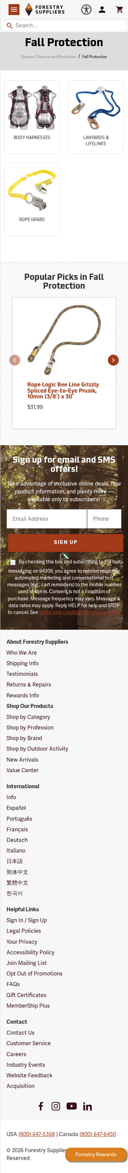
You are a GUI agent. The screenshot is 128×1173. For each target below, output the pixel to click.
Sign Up (65, 542)
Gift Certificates (26, 995)
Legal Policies (23, 931)
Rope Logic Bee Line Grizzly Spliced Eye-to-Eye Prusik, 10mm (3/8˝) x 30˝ (63, 391)
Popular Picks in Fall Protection (64, 282)
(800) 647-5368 (36, 1134)
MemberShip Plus (28, 1005)
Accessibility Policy (30, 952)
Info (11, 797)
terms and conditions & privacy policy (79, 612)
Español (16, 807)
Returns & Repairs (28, 684)
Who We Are (21, 652)
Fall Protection (64, 43)
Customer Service (28, 1043)
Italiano (15, 850)
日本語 (14, 861)
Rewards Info (22, 695)
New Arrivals (22, 759)
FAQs (13, 984)
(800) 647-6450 (98, 1134)
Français (17, 829)
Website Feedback (29, 1075)
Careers (16, 1054)
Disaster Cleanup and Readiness (48, 56)
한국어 (14, 893)
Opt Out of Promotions (34, 973)
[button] (14, 360)
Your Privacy (21, 941)
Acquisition (20, 1086)
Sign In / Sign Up (26, 920)
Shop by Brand (24, 738)
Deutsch (17, 840)
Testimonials (22, 674)
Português (19, 818)
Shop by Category (28, 717)
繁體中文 (17, 882)
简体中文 (17, 872)
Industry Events (25, 1064)
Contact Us (20, 1032)
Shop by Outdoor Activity (37, 748)
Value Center (22, 770)
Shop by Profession (30, 727)
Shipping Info (22, 663)
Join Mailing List (26, 963)
